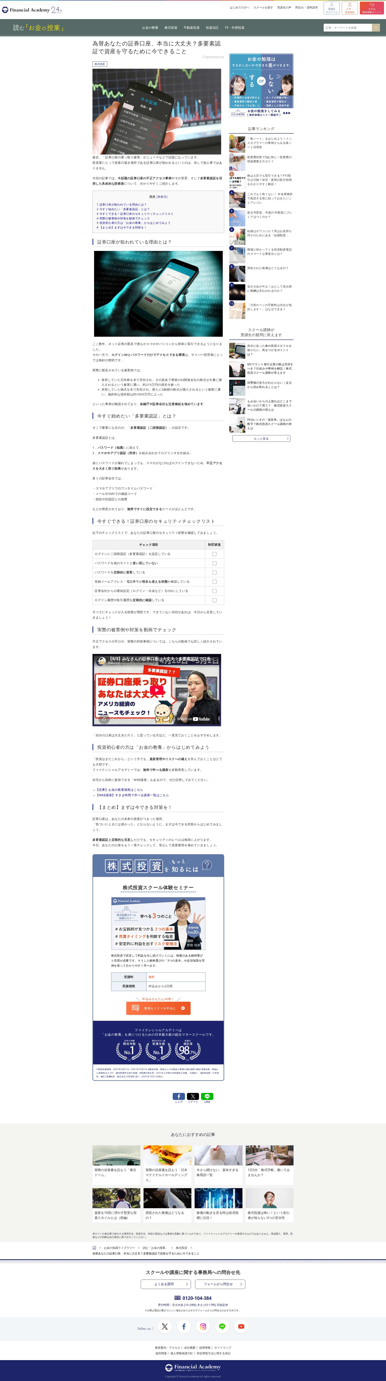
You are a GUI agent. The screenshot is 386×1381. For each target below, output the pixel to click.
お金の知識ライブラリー (119, 1248)
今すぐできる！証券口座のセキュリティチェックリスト (135, 214)
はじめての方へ (239, 7)
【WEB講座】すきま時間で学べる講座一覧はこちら (132, 795)
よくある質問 (164, 1284)
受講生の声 (284, 7)
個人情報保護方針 (181, 1353)
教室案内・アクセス (167, 1347)
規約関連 (161, 1353)
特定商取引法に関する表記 (214, 1353)
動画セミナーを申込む (160, 1008)
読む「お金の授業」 (155, 1248)
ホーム (94, 1248)
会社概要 (189, 1347)
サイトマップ (222, 1347)
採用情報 (204, 1347)
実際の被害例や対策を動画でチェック (123, 218)
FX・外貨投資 (234, 27)
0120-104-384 (197, 1298)
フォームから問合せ (218, 1284)
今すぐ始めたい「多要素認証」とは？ (123, 209)
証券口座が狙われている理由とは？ (122, 204)
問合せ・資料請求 (306, 7)
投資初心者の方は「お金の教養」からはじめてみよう (134, 223)
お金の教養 (150, 27)
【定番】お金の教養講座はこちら (119, 790)
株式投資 (170, 27)
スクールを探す (263, 7)
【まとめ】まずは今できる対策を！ (122, 227)
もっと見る (261, 438)
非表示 (162, 196)
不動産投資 (192, 27)
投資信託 (212, 27)
